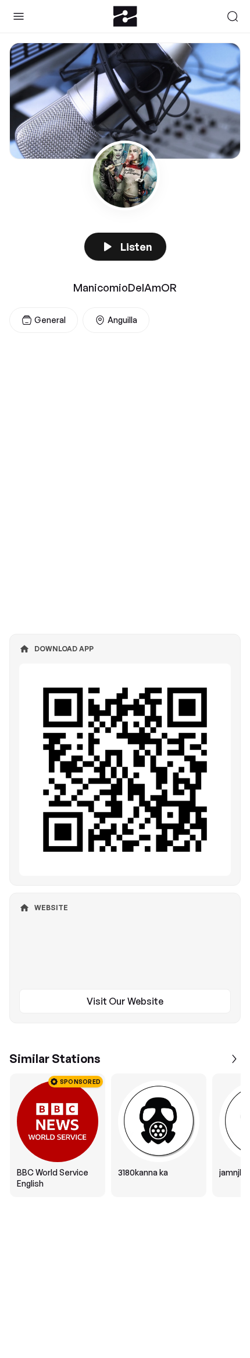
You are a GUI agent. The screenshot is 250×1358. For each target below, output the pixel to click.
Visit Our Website (125, 1001)
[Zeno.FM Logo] (125, 16)
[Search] (232, 16)
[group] (125, 1135)
